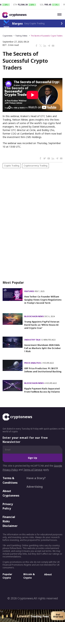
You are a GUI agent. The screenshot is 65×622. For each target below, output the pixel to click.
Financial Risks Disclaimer (10, 521)
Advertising (35, 487)
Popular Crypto (7, 576)
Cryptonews (7, 35)
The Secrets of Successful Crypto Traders (46, 35)
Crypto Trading (11, 165)
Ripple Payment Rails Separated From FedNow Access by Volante (42, 390)
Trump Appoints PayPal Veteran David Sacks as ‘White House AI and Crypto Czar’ (41, 324)
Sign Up (32, 457)
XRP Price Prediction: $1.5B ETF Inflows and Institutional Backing (42, 370)
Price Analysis (32, 363)
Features (29, 291)
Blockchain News (34, 316)
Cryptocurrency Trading (35, 165)
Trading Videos (21, 35)
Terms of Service (32, 469)
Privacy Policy (8, 506)
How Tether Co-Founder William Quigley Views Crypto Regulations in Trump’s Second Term (43, 299)
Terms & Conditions (10, 480)
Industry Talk (32, 339)
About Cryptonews (11, 493)
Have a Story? (36, 478)
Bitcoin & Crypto (29, 576)
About (48, 574)
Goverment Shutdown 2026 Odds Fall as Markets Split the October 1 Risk (42, 348)
